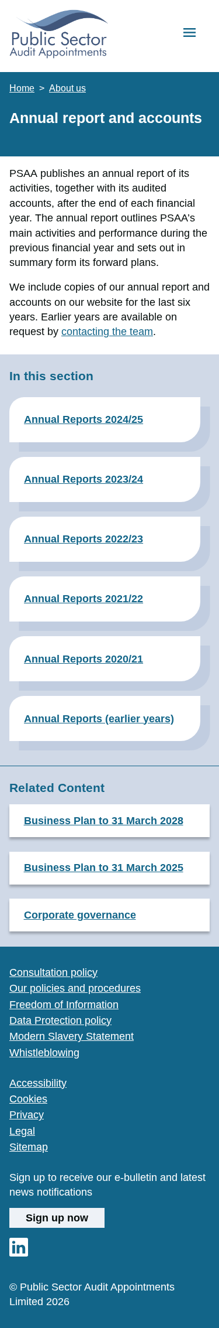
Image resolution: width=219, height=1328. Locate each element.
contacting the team (107, 331)
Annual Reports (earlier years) (99, 718)
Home (21, 88)
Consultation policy (53, 972)
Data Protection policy (60, 1020)
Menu (189, 33)
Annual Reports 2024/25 (83, 419)
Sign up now (57, 1217)
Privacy (26, 1115)
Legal (22, 1131)
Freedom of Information (64, 1004)
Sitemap (28, 1147)
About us (67, 88)
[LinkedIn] (18, 1253)
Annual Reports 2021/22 (83, 598)
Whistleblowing (44, 1053)
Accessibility (38, 1083)
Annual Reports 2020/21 (83, 659)
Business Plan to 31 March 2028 (103, 820)
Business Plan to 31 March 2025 (103, 867)
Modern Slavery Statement (71, 1036)
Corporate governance (80, 915)
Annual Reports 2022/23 (83, 538)
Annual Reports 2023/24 (83, 479)
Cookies (28, 1099)
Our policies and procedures (75, 988)
